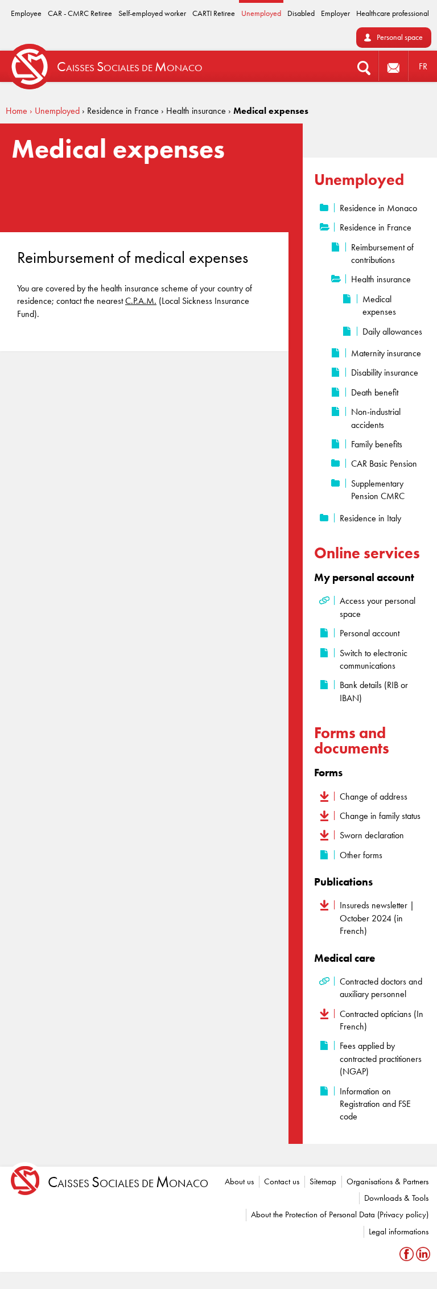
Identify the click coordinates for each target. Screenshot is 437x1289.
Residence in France (375, 227)
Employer (335, 13)
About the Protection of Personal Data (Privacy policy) (339, 1214)
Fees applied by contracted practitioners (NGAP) (381, 1058)
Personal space (400, 37)
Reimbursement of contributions (382, 253)
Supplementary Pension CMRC (378, 489)
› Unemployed (55, 110)
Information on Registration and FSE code (375, 1104)
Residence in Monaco (378, 208)
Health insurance (381, 279)
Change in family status (380, 815)
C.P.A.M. (140, 300)
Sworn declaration (372, 835)
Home (16, 110)
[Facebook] (407, 1254)
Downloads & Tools (396, 1198)
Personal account (369, 633)
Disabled (301, 13)
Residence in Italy (370, 518)
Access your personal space (377, 607)
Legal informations (398, 1231)
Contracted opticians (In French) (381, 1020)
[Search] (363, 66)
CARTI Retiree (213, 13)
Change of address (373, 796)
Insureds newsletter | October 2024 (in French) (377, 918)
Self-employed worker (152, 13)
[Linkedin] (423, 1254)
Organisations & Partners (387, 1181)
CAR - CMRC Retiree (80, 13)
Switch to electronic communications (373, 659)
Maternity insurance (386, 353)
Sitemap (323, 1181)
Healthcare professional (392, 13)
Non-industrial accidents (376, 418)
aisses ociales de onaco (128, 1182)
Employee (26, 13)
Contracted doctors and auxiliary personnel (381, 987)
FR (423, 66)
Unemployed (261, 13)
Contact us (281, 1181)
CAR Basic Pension (384, 463)
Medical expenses (379, 305)
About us (239, 1181)
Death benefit (374, 392)
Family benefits (376, 444)
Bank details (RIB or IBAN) (374, 691)
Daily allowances (392, 331)
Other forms (361, 855)
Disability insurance (384, 372)
